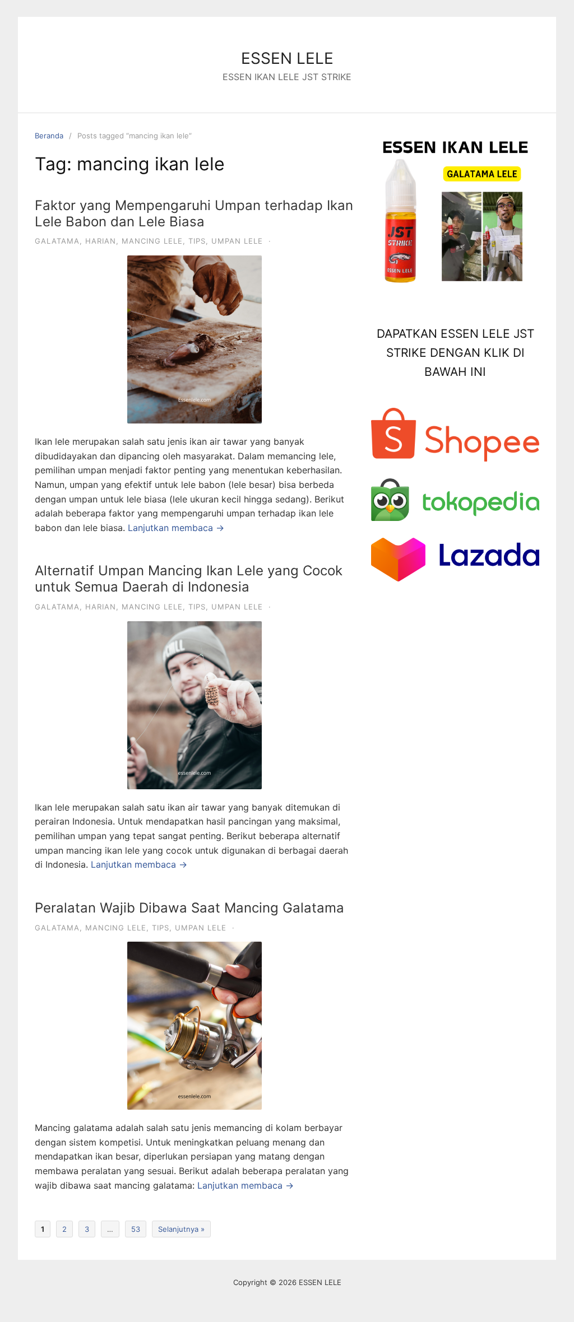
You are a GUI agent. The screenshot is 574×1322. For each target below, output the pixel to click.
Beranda (49, 135)
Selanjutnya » (181, 1229)
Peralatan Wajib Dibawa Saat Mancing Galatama (189, 908)
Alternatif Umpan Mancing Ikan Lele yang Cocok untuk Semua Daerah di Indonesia (188, 578)
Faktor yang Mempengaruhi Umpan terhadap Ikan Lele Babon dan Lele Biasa (194, 213)
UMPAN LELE (237, 240)
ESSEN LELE (287, 58)
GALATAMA (57, 240)
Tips (197, 240)
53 (135, 1229)
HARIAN (100, 240)
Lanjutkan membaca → (176, 527)
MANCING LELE (152, 240)
